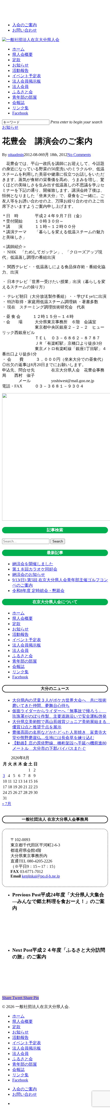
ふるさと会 (22, 656)
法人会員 (20, 650)
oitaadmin (16, 154)
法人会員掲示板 (26, 645)
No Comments (79, 154)
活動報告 (20, 634)
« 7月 (6, 804)
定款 (16, 624)
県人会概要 (22, 618)
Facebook (20, 677)
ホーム (18, 613)
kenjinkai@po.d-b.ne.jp (41, 876)
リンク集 (20, 672)
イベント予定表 (26, 640)
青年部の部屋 (24, 661)
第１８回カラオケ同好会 (34, 569)
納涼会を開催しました (32, 564)
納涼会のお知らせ (28, 574)
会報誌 (18, 666)
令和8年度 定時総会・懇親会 (38, 590)
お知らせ (10, 127)
